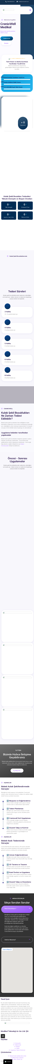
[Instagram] (3, 1036)
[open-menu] (30, 10)
